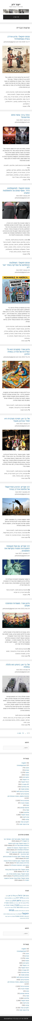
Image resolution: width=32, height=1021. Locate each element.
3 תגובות (25, 106)
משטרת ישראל (10, 905)
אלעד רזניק (19, 898)
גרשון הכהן (26, 777)
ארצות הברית (14, 97)
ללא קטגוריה (25, 784)
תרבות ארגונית (22, 918)
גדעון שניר (17, 407)
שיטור (13, 916)
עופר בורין (16, 907)
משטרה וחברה (25, 803)
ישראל (17, 903)
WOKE (26, 244)
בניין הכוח (10, 717)
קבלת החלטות (22, 101)
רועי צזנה (26, 916)
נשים (27, 805)
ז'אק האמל (10, 172)
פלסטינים (16, 910)
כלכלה (18, 720)
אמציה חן (13, 898)
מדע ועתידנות (25, 786)
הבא (19, 733)
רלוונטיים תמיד (11, 94)
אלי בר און (19, 473)
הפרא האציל (17, 333)
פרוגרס (19, 251)
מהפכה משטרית (8, 903)
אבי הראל (21, 895)
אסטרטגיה (25, 532)
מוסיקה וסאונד (25, 789)
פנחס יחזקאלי (20, 94)
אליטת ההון (26, 898)
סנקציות (11, 407)
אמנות (27, 775)
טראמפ (24, 903)
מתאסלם (22, 249)
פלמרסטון (19, 99)
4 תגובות (25, 179)
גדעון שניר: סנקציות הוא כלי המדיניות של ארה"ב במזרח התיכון (18, 351)
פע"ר (6, 99)
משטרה (16, 905)
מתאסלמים (9, 249)
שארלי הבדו (15, 177)
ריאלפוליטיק (26, 104)
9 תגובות (25, 254)
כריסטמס (27, 175)
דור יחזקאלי (26, 779)
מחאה (27, 905)
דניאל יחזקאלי (25, 782)
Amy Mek (25, 170)
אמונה (26, 240)
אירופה (16, 244)
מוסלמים (16, 175)
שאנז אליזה (22, 177)
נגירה (28, 336)
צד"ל (28, 101)
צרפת (28, 177)
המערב (10, 247)
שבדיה (11, 251)
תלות (14, 476)
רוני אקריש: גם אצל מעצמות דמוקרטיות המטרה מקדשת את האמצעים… (17, 548)
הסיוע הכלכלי (20, 476)
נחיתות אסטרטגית (10, 720)
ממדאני (6, 333)
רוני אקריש (8, 535)
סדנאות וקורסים (24, 807)
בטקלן (15, 172)
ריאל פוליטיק (9, 101)
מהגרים (21, 175)
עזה (9, 907)
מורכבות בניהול (24, 800)
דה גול (28, 99)
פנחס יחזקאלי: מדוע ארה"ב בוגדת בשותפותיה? (18, 37)
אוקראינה (25, 473)
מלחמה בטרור (26, 535)
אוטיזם (27, 770)
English (24, 763)
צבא (28, 722)
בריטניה (19, 247)
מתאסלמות (16, 249)
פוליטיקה (27, 94)
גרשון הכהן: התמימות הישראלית (20, 865)
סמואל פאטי (9, 175)
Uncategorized (21, 765)
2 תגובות (25, 594)
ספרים (27, 810)
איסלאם (19, 170)
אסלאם (9, 170)
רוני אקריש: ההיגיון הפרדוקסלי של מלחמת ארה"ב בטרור (17, 488)
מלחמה (24, 905)
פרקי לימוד (26, 817)
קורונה (27, 819)
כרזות (14, 903)
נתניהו (21, 907)
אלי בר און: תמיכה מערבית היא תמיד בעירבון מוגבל (17, 419)
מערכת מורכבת (16, 535)
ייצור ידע (16, 4)
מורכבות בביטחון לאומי (21, 92)
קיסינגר (15, 101)
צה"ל (16, 914)
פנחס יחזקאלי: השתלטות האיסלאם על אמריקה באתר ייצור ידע (16, 264)
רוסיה (25, 722)
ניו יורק (24, 336)
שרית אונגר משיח (24, 824)
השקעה (23, 720)
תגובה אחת (24, 340)
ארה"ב (21, 97)
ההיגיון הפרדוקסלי (8, 532)
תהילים (27, 918)
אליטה (7, 895)
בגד (9, 97)
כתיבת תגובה (24, 410)
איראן (26, 651)
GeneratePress (8, 1018)
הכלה (14, 247)
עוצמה (11, 907)
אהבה (27, 767)
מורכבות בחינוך (10, 92)
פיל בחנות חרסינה (22, 910)
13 (23, 733)
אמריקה (25, 97)
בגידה (5, 97)
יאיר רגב (21, 903)
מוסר (24, 99)
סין (3, 720)
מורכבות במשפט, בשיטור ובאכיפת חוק (18, 796)
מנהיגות (21, 905)
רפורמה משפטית (19, 916)
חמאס (11, 900)
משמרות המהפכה (20, 653)
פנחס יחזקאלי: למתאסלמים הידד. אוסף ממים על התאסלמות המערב (16, 190)
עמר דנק (6, 907)
